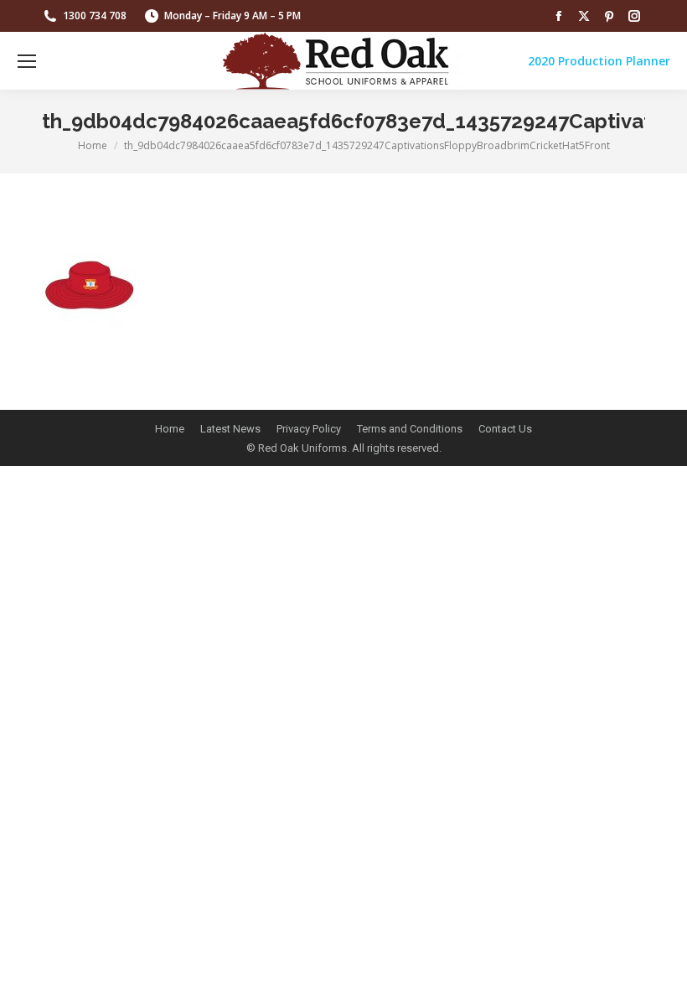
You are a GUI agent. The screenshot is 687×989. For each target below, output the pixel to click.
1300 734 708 (95, 15)
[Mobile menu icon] (27, 61)
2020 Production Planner (599, 61)
